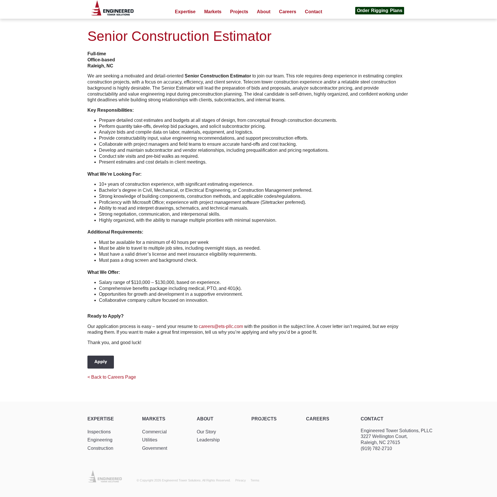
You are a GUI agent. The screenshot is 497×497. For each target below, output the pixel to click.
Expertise (100, 418)
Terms (255, 480)
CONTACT (372, 418)
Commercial (154, 431)
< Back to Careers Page (111, 377)
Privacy (240, 480)
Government (154, 448)
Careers (317, 418)
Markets (153, 418)
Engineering (99, 439)
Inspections (99, 431)
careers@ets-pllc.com (221, 326)
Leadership (208, 439)
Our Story (206, 431)
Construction (100, 448)
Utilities (149, 439)
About (205, 418)
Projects (264, 418)
